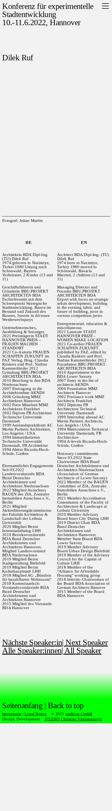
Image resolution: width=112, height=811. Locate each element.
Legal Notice (35, 714)
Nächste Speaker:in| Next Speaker (55, 642)
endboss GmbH (79, 714)
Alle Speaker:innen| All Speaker (51, 650)
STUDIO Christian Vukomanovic (73, 719)
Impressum (11, 714)
